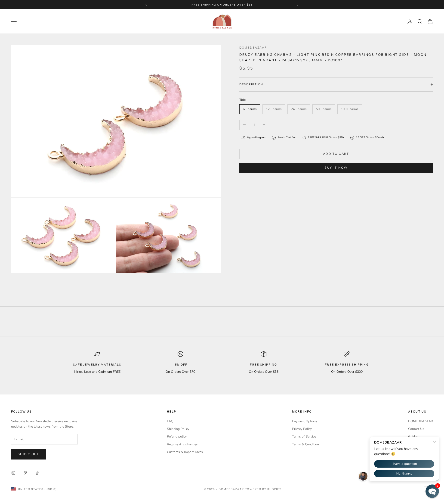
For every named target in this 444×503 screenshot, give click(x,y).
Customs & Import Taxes (185, 452)
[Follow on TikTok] (37, 473)
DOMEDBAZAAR (420, 421)
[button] (432, 491)
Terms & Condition (305, 444)
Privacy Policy (302, 429)
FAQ (170, 421)
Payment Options (304, 421)
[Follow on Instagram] (13, 473)
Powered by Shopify (263, 489)
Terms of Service (304, 436)
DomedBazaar (253, 47)
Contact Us (416, 429)
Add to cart (336, 154)
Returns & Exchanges (182, 444)
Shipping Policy (178, 429)
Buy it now (336, 168)
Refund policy (177, 436)
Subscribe (28, 454)
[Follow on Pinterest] (25, 473)
